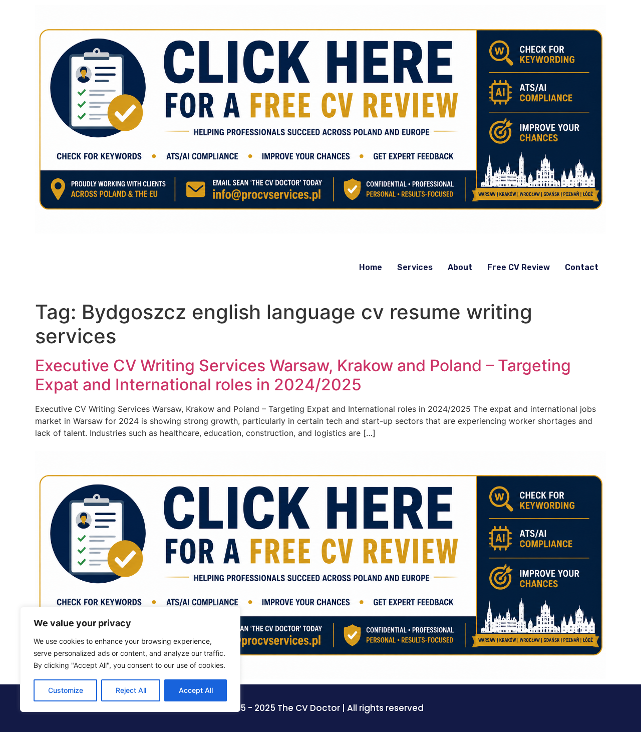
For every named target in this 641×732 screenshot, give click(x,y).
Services (415, 267)
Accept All (196, 690)
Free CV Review (518, 267)
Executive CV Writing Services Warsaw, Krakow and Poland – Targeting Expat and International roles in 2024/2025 (303, 375)
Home (370, 267)
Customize (65, 690)
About (460, 267)
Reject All (131, 690)
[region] (130, 659)
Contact (581, 267)
